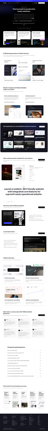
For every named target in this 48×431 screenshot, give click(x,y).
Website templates (31, 417)
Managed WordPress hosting (6, 421)
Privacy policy (39, 424)
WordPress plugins (13, 417)
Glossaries (30, 418)
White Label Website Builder (23, 416)
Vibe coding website (5, 423)
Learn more (30, 169)
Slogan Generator (13, 422)
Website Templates (42, 126)
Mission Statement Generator (14, 423)
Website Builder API (22, 417)
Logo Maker (13, 420)
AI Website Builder (5, 416)
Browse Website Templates (42, 161)
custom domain (17, 279)
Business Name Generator (14, 421)
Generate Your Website (41, 159)
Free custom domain (5, 422)
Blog (29, 416)
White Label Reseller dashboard (23, 418)
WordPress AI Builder (5, 418)
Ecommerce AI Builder (5, 417)
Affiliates (38, 417)
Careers (38, 418)
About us (38, 416)
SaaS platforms (22, 423)
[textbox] (24, 15)
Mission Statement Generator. (32, 393)
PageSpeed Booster (14, 416)
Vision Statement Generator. (41, 393)
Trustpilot (24, 24)
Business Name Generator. (6, 393)
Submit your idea (30, 424)
